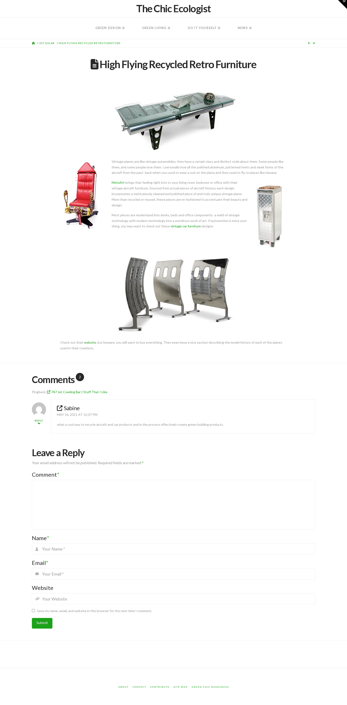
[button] (342, 4)
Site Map (181, 686)
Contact (139, 686)
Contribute (159, 686)
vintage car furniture (186, 226)
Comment (45, 474)
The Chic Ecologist (173, 8)
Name (40, 537)
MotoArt (118, 182)
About (123, 686)
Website (42, 587)
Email (40, 562)
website (90, 342)
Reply (39, 420)
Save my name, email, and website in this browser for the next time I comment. (94, 611)
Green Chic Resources (210, 686)
